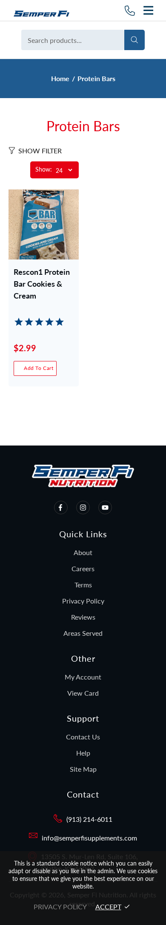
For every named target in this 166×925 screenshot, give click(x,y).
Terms (83, 585)
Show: (43, 169)
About (83, 552)
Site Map (83, 769)
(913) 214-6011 (89, 819)
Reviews (83, 617)
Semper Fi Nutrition (45, 10)
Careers (83, 568)
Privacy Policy (83, 601)
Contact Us (83, 737)
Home (60, 78)
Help (83, 753)
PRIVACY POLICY (60, 906)
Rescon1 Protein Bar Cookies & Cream (42, 283)
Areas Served (83, 633)
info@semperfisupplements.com (89, 838)
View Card (83, 693)
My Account (83, 677)
